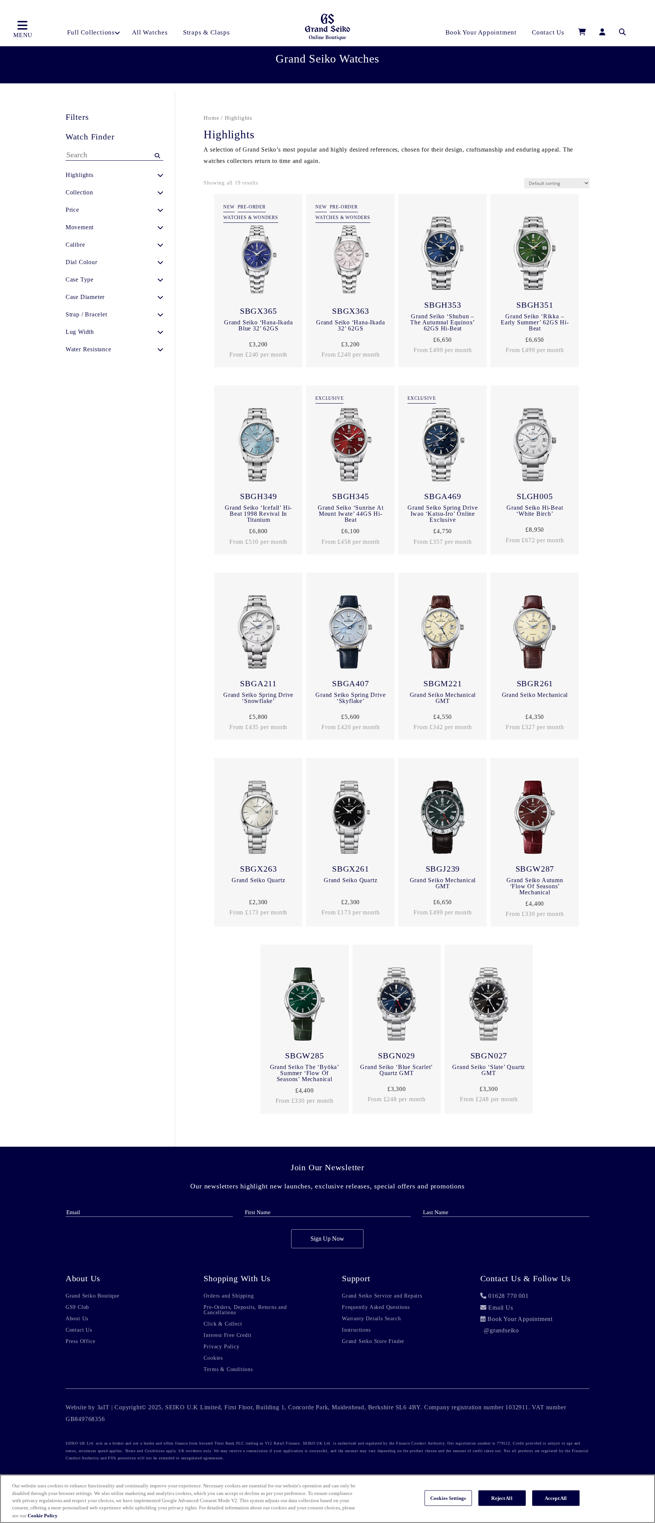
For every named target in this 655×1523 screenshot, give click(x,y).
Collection (79, 192)
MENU (23, 35)
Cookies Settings (448, 1498)
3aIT (103, 1407)
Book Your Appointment (520, 1319)
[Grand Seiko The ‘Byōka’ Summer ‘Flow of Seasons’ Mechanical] (304, 1005)
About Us (77, 1318)
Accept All (556, 1498)
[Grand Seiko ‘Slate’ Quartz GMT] (488, 1005)
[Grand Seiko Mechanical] (534, 633)
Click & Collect (223, 1324)
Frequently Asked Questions (376, 1307)
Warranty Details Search (371, 1318)
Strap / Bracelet (86, 314)
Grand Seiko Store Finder (373, 1341)
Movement (80, 227)
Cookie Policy (43, 1515)
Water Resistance (88, 349)
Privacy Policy (221, 1346)
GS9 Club (77, 1307)
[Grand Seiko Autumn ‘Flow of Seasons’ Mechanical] (534, 819)
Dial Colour (81, 262)
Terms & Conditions (228, 1369)
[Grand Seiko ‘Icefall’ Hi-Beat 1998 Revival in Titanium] (258, 446)
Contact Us (79, 1330)
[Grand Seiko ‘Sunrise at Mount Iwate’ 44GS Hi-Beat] (350, 446)
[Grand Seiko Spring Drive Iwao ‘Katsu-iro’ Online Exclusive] (442, 446)
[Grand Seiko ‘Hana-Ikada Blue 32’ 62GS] (258, 261)
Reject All (501, 1498)
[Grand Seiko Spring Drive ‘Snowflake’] (258, 633)
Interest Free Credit (227, 1335)
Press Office (81, 1341)
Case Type (80, 279)
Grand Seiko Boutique (92, 1296)
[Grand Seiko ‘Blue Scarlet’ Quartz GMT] (396, 1005)
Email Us (500, 1307)
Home (211, 118)
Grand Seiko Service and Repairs (382, 1296)
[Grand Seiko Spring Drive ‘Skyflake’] (350, 633)
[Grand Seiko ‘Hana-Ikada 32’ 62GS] (350, 261)
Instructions (356, 1330)
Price (72, 210)
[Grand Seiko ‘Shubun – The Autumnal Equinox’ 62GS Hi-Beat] (442, 255)
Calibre (75, 244)
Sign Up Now (327, 1238)
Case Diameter (85, 297)
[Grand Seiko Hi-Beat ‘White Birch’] (534, 446)
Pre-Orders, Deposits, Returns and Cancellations (245, 1310)
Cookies (213, 1358)
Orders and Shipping (229, 1296)
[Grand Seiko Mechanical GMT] (442, 633)
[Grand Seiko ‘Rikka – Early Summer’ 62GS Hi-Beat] (534, 255)
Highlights (80, 175)
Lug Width (80, 332)
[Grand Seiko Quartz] (258, 819)
